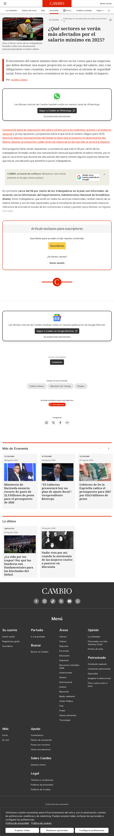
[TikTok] (52, 601)
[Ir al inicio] (57, 3)
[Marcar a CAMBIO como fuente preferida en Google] (88, 177)
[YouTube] (69, 601)
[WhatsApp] (77, 601)
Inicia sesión (57, 262)
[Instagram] (44, 601)
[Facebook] (36, 601)
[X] (61, 601)
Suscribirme (57, 245)
